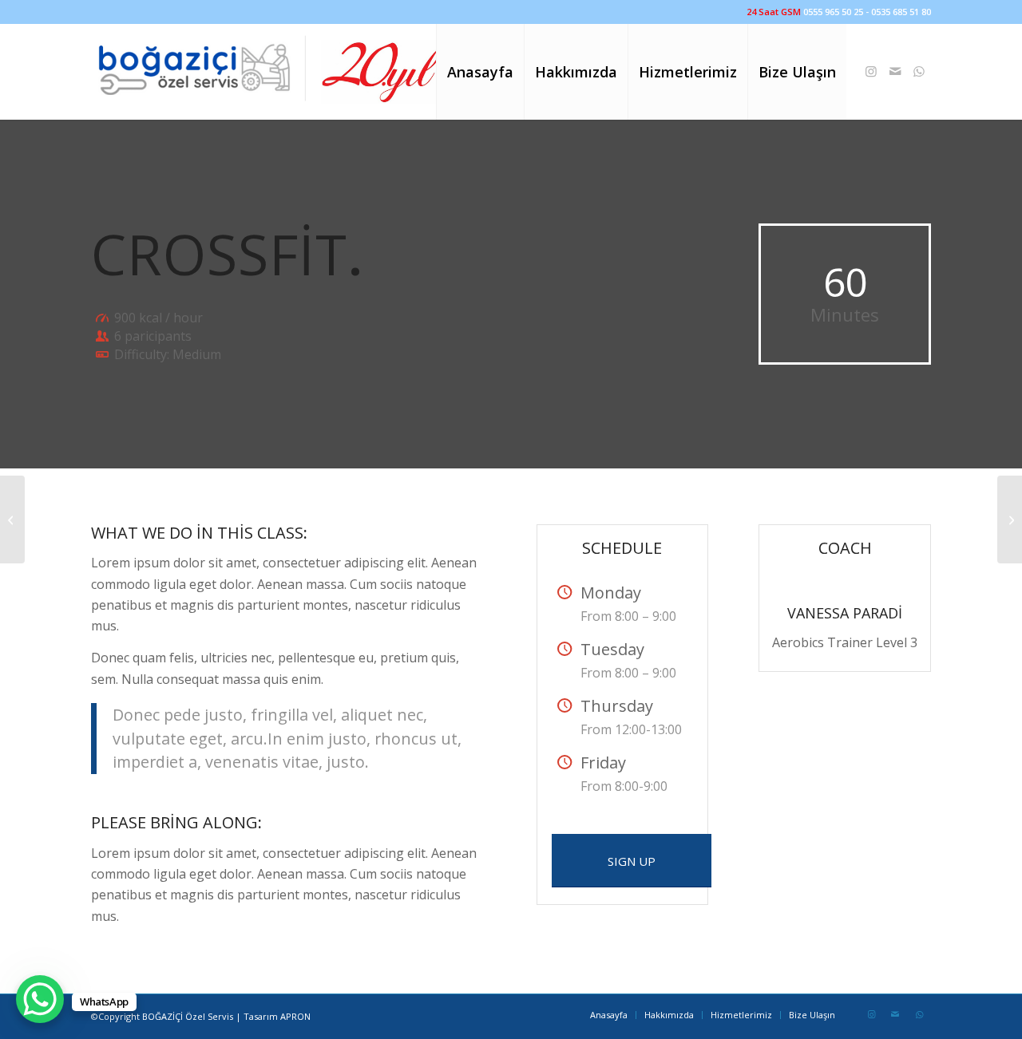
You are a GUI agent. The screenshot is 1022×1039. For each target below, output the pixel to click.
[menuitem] (480, 72)
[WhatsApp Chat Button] (40, 999)
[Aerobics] (12, 519)
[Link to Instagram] (871, 71)
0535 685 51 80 (901, 12)
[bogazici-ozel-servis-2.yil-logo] (268, 72)
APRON (295, 1016)
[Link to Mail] (895, 71)
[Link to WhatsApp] (919, 71)
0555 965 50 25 (833, 12)
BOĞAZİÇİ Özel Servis (187, 1016)
